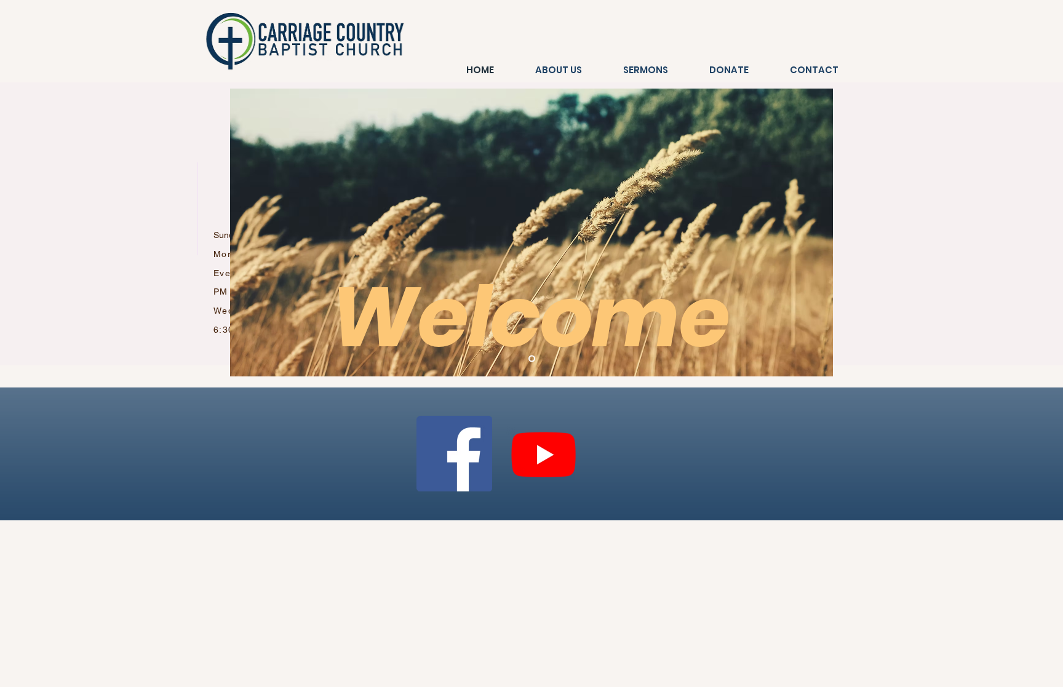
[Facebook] (454, 453)
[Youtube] (543, 453)
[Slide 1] (531, 358)
